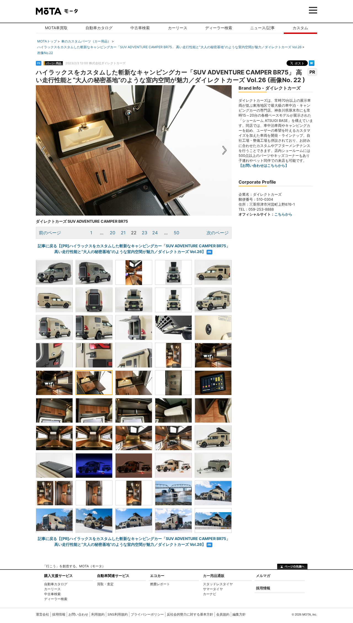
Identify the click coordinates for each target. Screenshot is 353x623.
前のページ (50, 232)
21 (123, 232)
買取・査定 (105, 584)
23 (144, 232)
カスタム (300, 27)
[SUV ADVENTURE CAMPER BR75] (173, 492)
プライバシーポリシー (147, 614)
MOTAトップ (47, 41)
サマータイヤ (213, 589)
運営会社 (42, 614)
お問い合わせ (78, 614)
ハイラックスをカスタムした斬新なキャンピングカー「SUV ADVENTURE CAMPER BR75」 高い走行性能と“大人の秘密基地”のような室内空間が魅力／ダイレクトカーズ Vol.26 (169, 47)
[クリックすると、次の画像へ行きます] (183, 150)
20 (112, 232)
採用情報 (263, 588)
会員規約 (222, 614)
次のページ (218, 232)
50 (176, 232)
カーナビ (209, 594)
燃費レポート (160, 584)
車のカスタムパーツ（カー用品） (86, 41)
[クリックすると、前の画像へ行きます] (85, 150)
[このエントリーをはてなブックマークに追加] (311, 63)
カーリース (177, 27)
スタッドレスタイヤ (218, 584)
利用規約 (98, 614)
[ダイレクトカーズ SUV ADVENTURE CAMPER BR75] (54, 272)
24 (155, 232)
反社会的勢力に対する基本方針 (190, 614)
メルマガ (263, 575)
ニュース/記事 (262, 27)
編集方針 (239, 614)
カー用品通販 (213, 575)
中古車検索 (140, 27)
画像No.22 (45, 53)
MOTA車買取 (56, 27)
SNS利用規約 (118, 614)
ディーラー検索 (218, 27)
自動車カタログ (99, 27)
